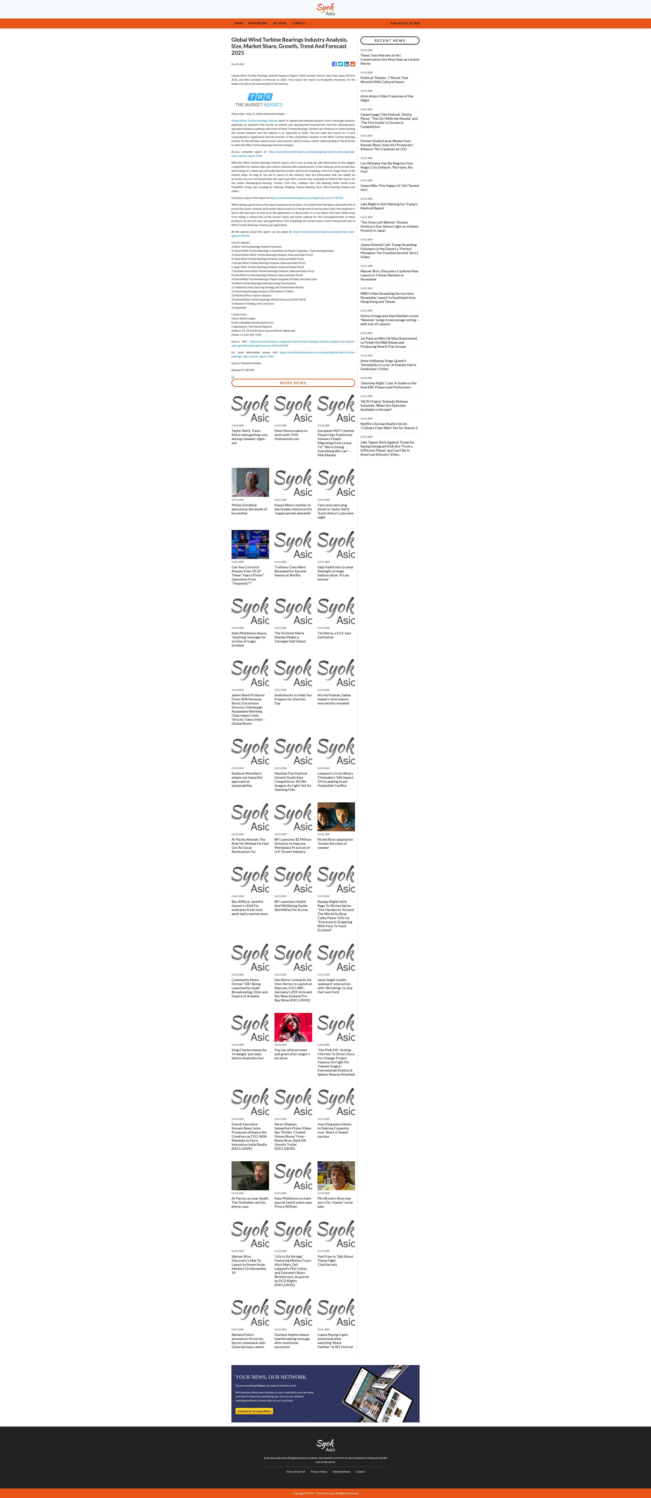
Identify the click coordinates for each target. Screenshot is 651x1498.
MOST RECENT (258, 23)
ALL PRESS (280, 23)
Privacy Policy (319, 1471)
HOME (238, 23)
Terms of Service (295, 1471)
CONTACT (299, 23)
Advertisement (341, 1471)
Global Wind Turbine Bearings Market (254, 120)
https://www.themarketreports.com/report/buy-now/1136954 (306, 197)
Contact (360, 1471)
